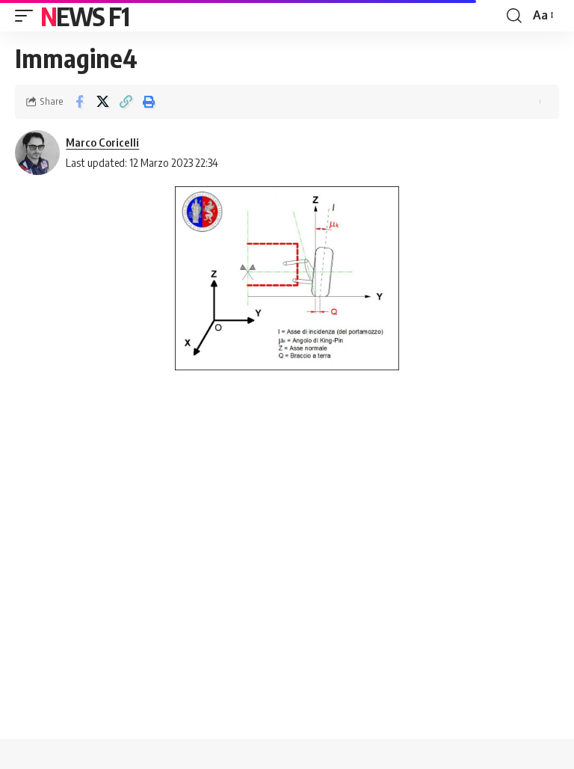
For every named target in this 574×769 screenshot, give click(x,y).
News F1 (84, 15)
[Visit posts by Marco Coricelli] (37, 152)
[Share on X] (102, 102)
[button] (27, 15)
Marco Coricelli (102, 142)
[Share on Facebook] (79, 102)
